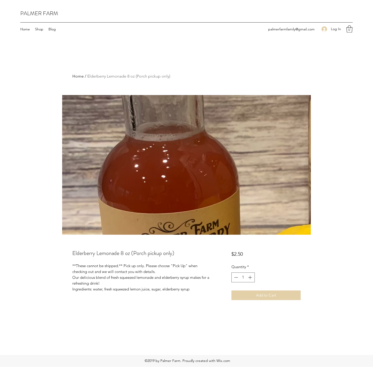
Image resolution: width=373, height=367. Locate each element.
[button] (349, 29)
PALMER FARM (39, 13)
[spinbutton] (243, 277)
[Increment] (250, 277)
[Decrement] (235, 277)
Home (78, 76)
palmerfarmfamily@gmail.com (291, 29)
